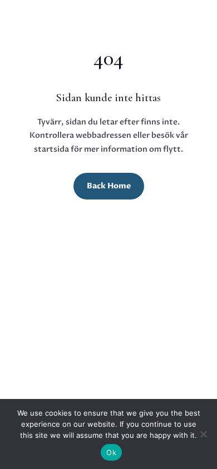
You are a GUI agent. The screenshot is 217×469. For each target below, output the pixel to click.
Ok (111, 452)
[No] (203, 434)
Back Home (109, 186)
